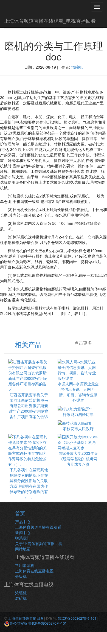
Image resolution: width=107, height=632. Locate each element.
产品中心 (22, 521)
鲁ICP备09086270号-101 (77, 618)
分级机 (21, 576)
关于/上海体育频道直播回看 (38, 543)
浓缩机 (77, 67)
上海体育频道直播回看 (26, 618)
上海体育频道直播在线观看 (38, 527)
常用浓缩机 (24, 565)
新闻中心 (22, 532)
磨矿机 (21, 598)
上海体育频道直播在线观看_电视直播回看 (50, 20)
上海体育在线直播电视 (34, 570)
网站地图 (22, 549)
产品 (28, 344)
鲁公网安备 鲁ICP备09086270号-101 (38, 623)
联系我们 (22, 538)
